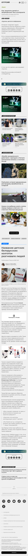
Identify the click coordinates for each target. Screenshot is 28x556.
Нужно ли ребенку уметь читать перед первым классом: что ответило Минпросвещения (13, 208)
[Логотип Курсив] (5, 2)
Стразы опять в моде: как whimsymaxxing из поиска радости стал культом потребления (14, 478)
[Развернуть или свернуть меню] (26, 2)
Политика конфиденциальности (11, 515)
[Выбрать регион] (19, 2)
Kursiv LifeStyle (12, 298)
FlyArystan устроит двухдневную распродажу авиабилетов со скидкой (13, 183)
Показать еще (14, 233)
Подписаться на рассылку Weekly (10, 493)
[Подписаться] (26, 495)
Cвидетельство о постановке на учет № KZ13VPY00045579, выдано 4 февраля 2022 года (11, 543)
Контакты (5, 523)
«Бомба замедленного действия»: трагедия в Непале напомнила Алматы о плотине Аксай (13, 158)
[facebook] (3, 506)
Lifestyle (5, 243)
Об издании (6, 512)
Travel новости (15, 238)
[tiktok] (19, 501)
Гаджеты (24, 238)
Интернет (7, 18)
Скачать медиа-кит (8, 529)
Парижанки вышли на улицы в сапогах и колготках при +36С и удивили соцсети (13, 471)
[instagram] (3, 501)
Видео (4, 7)
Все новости (6, 238)
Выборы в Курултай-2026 (9, 532)
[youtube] (14, 501)
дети (3, 18)
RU (22, 2)
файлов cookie (19, 549)
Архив (4, 518)
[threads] (24, 501)
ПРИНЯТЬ (14, 552)
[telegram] (8, 501)
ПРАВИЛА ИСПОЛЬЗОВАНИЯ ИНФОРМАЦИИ (13, 526)
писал (17, 434)
